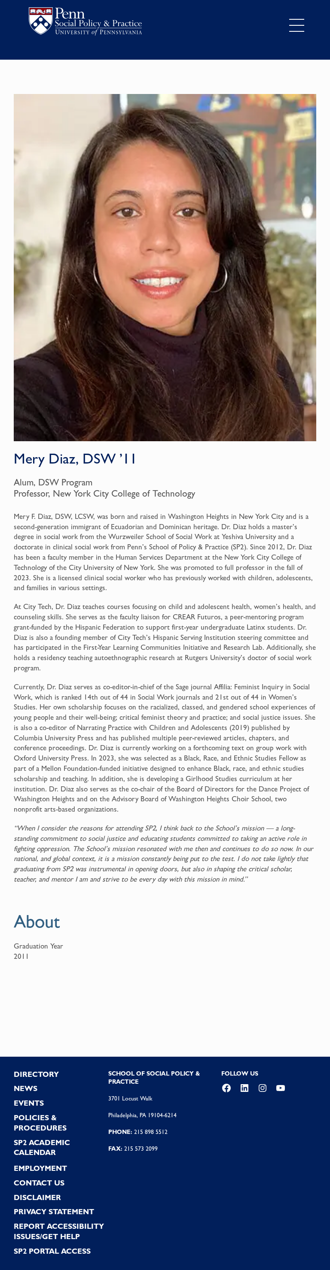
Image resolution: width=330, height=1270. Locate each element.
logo (85, 23)
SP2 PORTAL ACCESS (52, 1251)
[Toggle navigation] (296, 25)
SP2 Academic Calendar (42, 1147)
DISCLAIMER (37, 1197)
